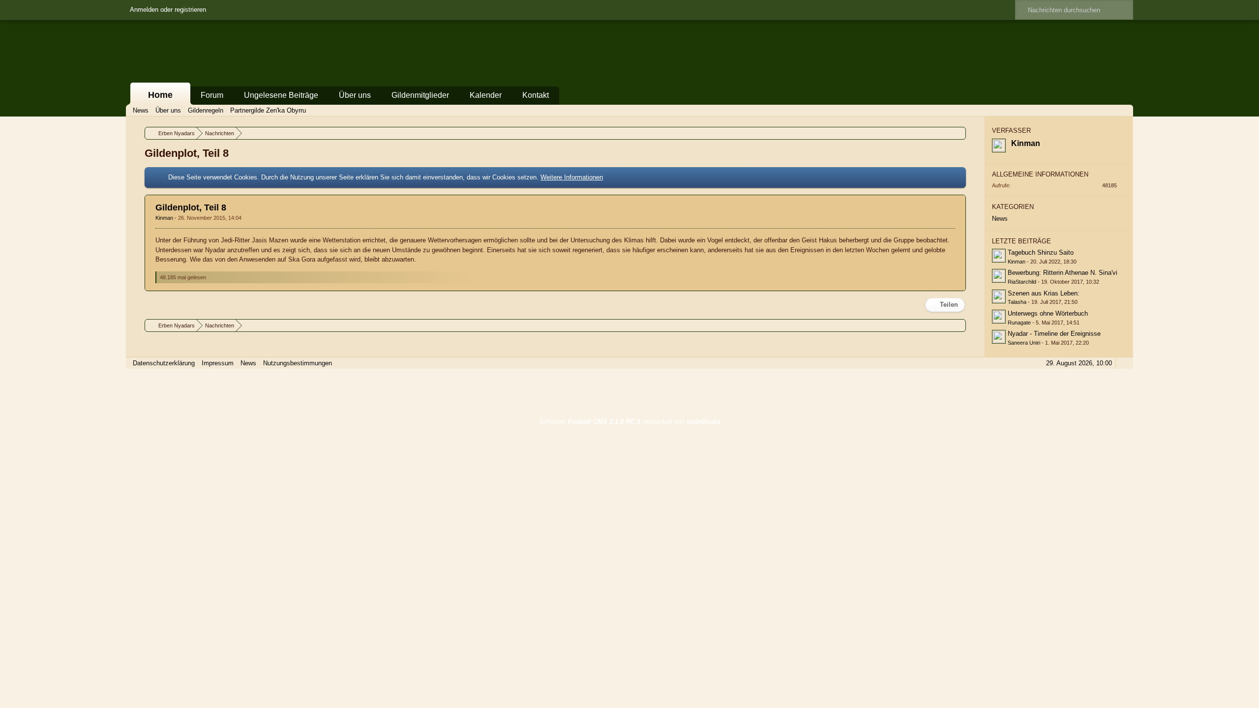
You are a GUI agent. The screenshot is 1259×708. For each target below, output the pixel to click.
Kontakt (535, 95)
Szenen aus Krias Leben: (1043, 293)
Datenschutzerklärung (164, 363)
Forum (212, 95)
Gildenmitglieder (420, 95)
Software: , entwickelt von (629, 421)
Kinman (165, 218)
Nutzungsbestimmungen (297, 363)
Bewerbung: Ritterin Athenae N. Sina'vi (1062, 272)
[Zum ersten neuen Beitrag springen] (999, 256)
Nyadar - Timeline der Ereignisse (1054, 333)
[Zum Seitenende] (1122, 110)
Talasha (1017, 302)
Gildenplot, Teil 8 (190, 207)
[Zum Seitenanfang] (957, 284)
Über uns (355, 95)
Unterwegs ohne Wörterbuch (1048, 313)
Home (160, 95)
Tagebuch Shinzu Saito (1041, 252)
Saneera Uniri (1024, 343)
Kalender (486, 95)
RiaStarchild (1022, 282)
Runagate (1019, 322)
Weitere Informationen (571, 177)
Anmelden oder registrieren (168, 9)
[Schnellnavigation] (1109, 110)
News (1000, 218)
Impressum (218, 363)
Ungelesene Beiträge (281, 95)
